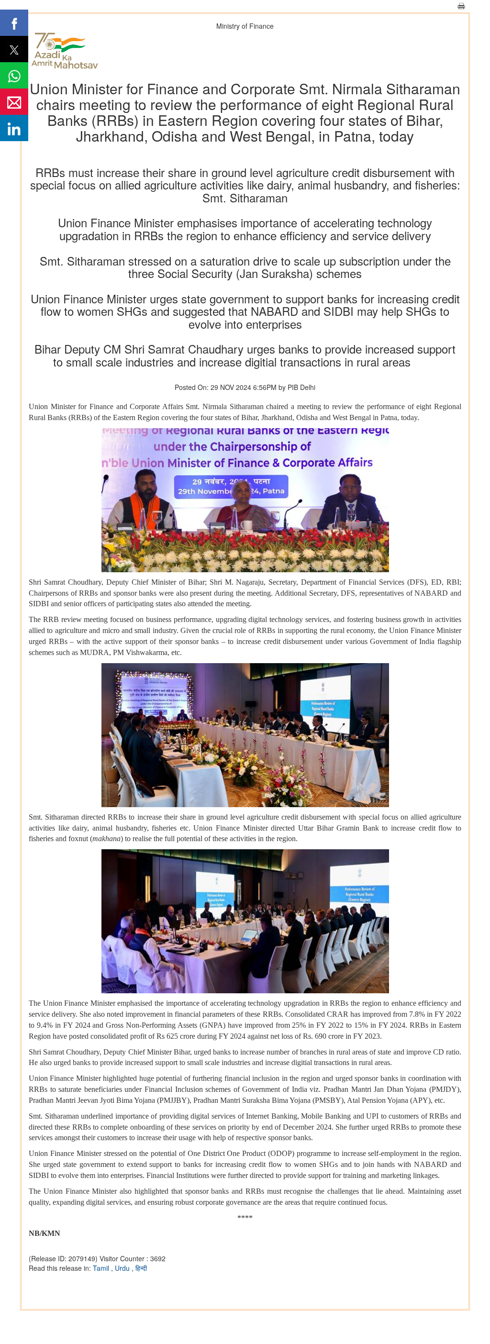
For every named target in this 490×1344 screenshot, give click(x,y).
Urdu (123, 1268)
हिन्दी (141, 1268)
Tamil (102, 1268)
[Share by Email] (14, 102)
